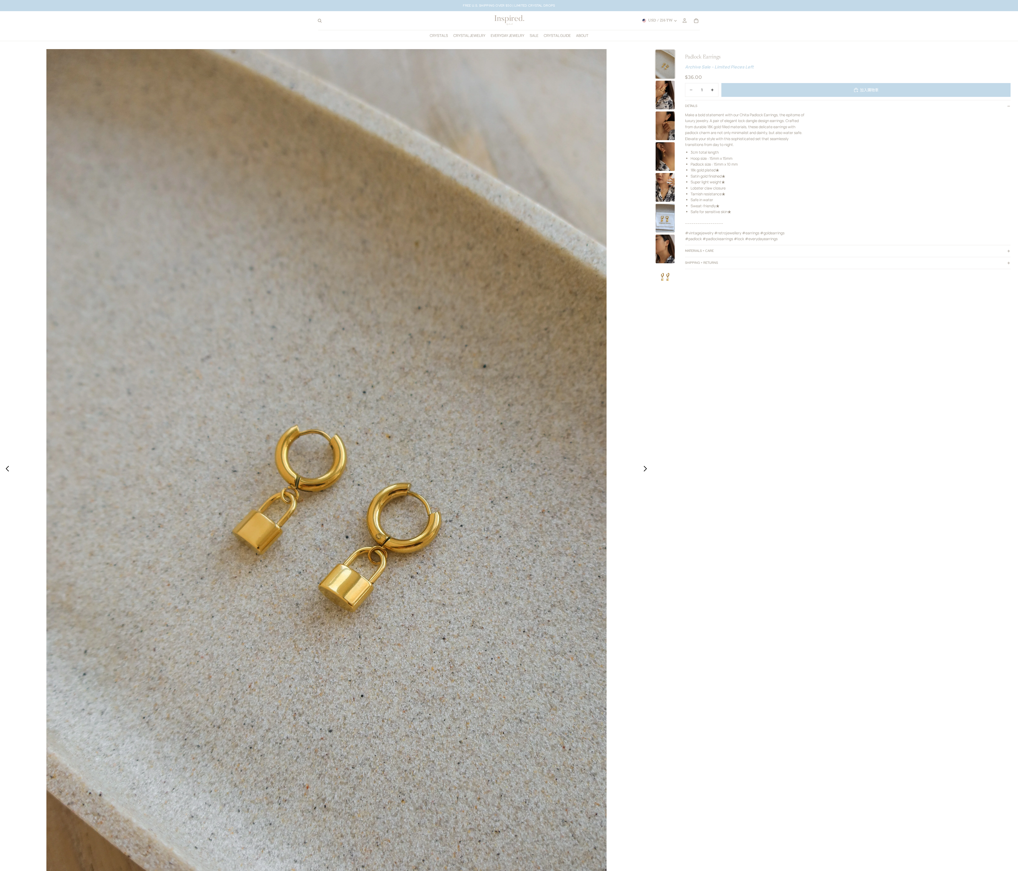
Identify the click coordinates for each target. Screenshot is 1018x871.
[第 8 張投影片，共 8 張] (665, 277)
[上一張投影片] (6, 469)
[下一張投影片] (647, 469)
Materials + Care (699, 251)
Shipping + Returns (701, 263)
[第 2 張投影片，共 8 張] (665, 95)
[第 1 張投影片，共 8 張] (665, 64)
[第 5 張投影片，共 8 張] (665, 187)
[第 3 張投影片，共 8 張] (665, 125)
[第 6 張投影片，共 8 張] (665, 218)
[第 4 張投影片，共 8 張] (665, 156)
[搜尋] (320, 21)
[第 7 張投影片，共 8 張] (665, 249)
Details (691, 106)
